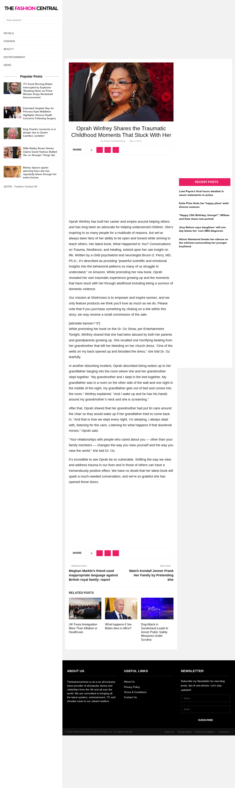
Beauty (9, 49)
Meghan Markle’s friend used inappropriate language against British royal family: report (93, 575)
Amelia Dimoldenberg (114, 141)
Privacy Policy (132, 686)
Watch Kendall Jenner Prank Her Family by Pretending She (151, 575)
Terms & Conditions (135, 692)
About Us (129, 681)
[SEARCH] (55, 20)
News (7, 65)
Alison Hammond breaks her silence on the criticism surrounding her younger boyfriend (203, 243)
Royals (9, 33)
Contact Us (130, 697)
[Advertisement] (117, 25)
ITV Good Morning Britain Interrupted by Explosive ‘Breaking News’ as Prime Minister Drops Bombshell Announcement (38, 90)
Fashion (9, 41)
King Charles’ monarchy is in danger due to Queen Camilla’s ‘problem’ (39, 132)
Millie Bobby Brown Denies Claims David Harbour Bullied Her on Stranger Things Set (40, 151)
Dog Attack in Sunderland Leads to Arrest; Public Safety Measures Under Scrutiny (154, 632)
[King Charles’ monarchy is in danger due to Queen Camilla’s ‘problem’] (12, 133)
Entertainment (14, 57)
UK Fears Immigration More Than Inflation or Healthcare (83, 628)
